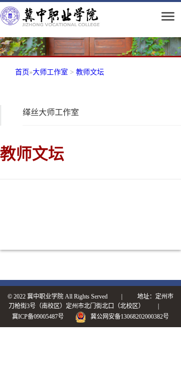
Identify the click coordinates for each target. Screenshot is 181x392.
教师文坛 (90, 72)
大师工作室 (50, 72)
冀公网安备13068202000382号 (129, 316)
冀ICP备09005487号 (38, 316)
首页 (22, 72)
